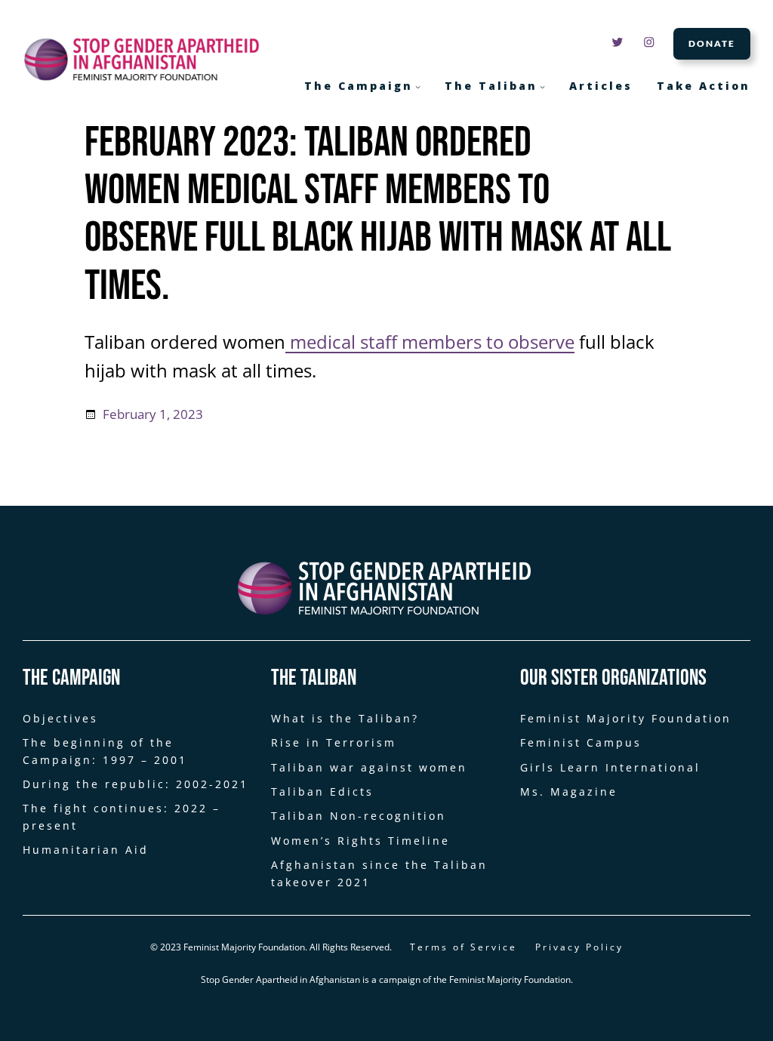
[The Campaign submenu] (417, 86)
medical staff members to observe (429, 342)
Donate (711, 43)
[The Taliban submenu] (542, 86)
